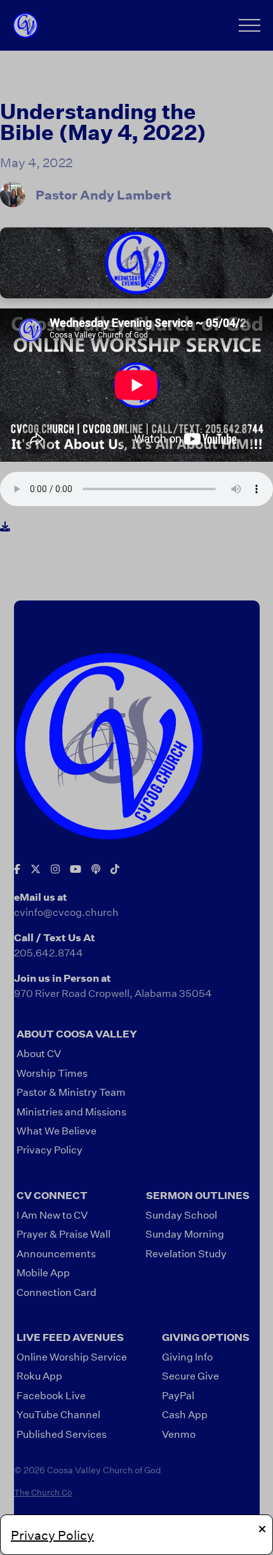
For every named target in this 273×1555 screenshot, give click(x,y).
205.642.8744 (48, 952)
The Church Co (43, 1492)
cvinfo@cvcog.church (66, 911)
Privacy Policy (52, 1534)
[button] (249, 25)
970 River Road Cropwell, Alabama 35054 (113, 993)
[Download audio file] (5, 526)
